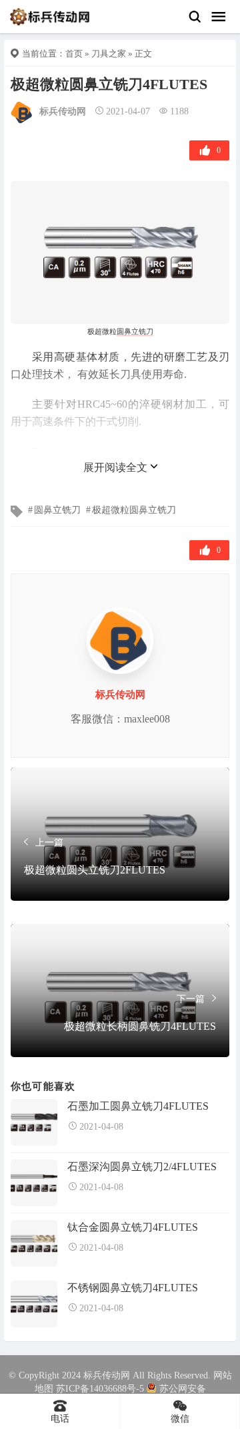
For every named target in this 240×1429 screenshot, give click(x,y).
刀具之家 (108, 54)
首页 (74, 54)
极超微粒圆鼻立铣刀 (134, 510)
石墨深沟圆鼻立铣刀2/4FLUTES (142, 1166)
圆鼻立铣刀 (135, 331)
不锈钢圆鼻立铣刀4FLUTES (132, 1287)
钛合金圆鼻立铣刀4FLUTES (132, 1227)
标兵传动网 (62, 111)
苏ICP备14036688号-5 (100, 1389)
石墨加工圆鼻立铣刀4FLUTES (138, 1106)
